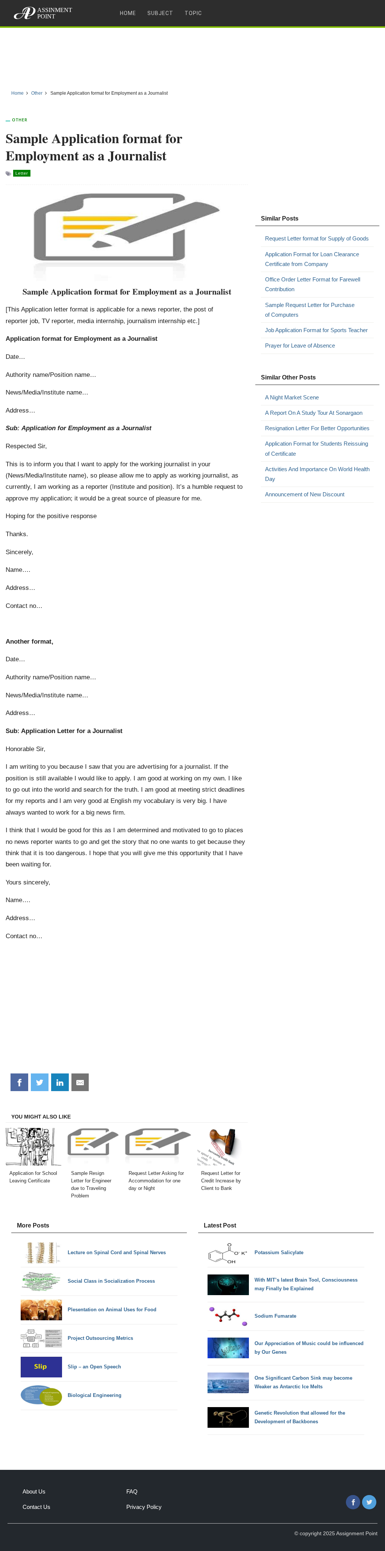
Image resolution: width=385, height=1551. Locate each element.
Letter (21, 173)
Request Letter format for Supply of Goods (317, 238)
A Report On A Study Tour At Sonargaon (313, 413)
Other (19, 119)
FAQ (132, 1491)
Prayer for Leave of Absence (300, 345)
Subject (160, 13)
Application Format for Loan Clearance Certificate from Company (312, 259)
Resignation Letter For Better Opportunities (317, 428)
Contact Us (36, 1507)
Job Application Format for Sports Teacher (316, 330)
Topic (193, 13)
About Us (34, 1491)
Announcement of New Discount (304, 494)
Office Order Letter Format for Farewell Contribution (312, 284)
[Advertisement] (192, 56)
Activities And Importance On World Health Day (317, 474)
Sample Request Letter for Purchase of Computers (310, 310)
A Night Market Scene (292, 397)
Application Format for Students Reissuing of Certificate (316, 448)
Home (128, 13)
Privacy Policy (144, 1507)
